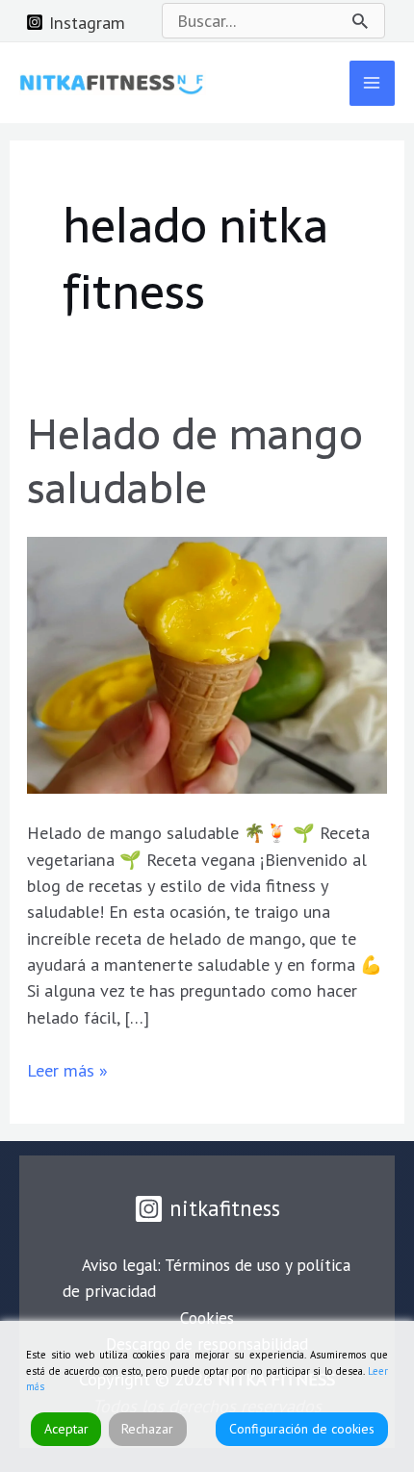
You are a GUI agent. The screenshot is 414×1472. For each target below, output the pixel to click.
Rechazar (147, 1428)
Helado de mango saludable (195, 461)
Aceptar (66, 1428)
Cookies (207, 1318)
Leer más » (67, 1069)
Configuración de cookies (302, 1428)
